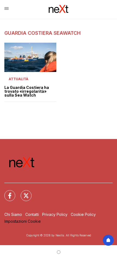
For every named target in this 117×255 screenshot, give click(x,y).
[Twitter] (23, 192)
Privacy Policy (54, 214)
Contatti (32, 214)
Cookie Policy (83, 214)
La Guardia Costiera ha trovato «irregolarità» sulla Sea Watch (26, 91)
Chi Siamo (13, 214)
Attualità (18, 79)
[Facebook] (6, 192)
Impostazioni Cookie (22, 221)
